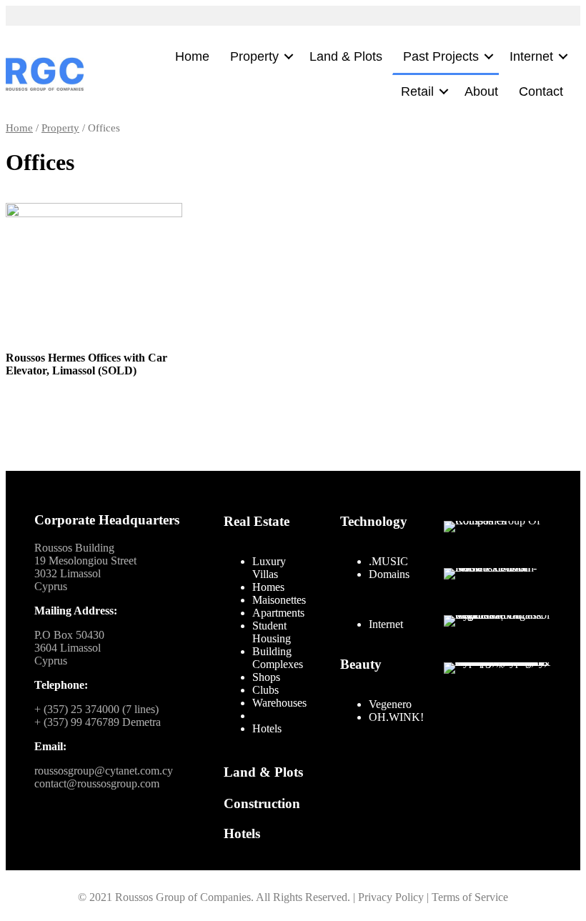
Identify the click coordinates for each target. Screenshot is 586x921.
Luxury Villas (269, 567)
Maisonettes (279, 600)
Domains (389, 574)
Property (254, 56)
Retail (417, 91)
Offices (268, 716)
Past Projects (441, 56)
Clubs (265, 690)
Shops (266, 677)
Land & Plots (345, 56)
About (481, 91)
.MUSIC (388, 561)
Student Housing (271, 631)
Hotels (267, 728)
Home (192, 56)
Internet (531, 56)
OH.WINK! (396, 717)
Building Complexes (277, 657)
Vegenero (390, 704)
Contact (541, 91)
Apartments (278, 613)
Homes (268, 587)
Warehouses (279, 703)
